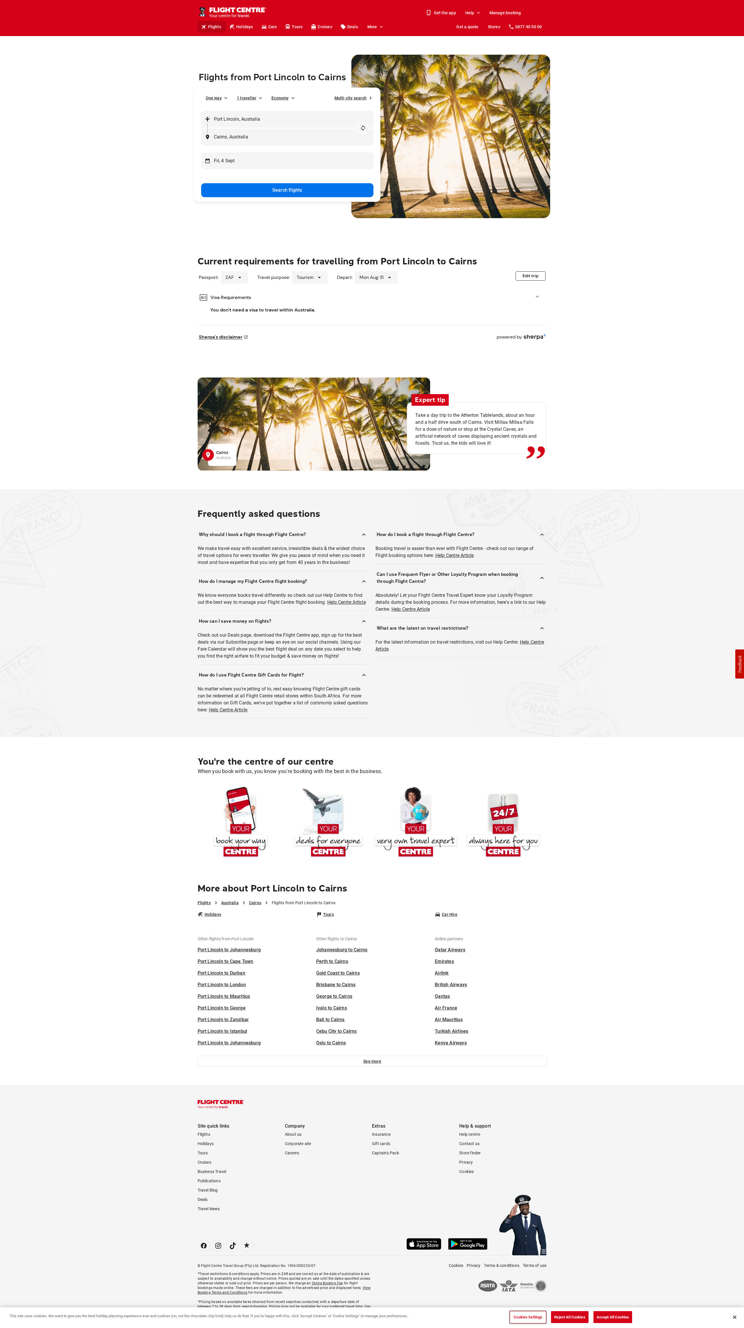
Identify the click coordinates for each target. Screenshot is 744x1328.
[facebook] (204, 1246)
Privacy (466, 1162)
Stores (494, 26)
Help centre (469, 1134)
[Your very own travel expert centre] (416, 823)
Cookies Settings (528, 1317)
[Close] (734, 1317)
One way (214, 98)
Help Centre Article (346, 602)
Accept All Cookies (613, 1317)
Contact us (469, 1143)
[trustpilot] (247, 1246)
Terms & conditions (501, 1265)
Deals (352, 26)
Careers (292, 1153)
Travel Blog (208, 1190)
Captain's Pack (385, 1153)
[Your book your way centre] (241, 823)
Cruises (325, 26)
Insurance (381, 1134)
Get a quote (467, 26)
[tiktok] (233, 1246)
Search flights (287, 190)
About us (293, 1134)
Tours (297, 26)
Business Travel (212, 1171)
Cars (272, 26)
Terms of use (534, 1265)
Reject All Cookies (569, 1317)
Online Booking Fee (327, 1283)
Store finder (470, 1153)
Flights (214, 26)
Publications (209, 1181)
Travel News (209, 1208)
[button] (372, 1061)
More (372, 26)
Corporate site (298, 1143)
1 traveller (246, 98)
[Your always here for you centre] (503, 823)
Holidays (244, 26)
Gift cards (381, 1143)
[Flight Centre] (221, 1104)
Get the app (445, 12)
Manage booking (505, 12)
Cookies (466, 1171)
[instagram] (218, 1246)
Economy (280, 98)
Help (469, 12)
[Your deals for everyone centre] (328, 823)
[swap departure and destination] (363, 128)
